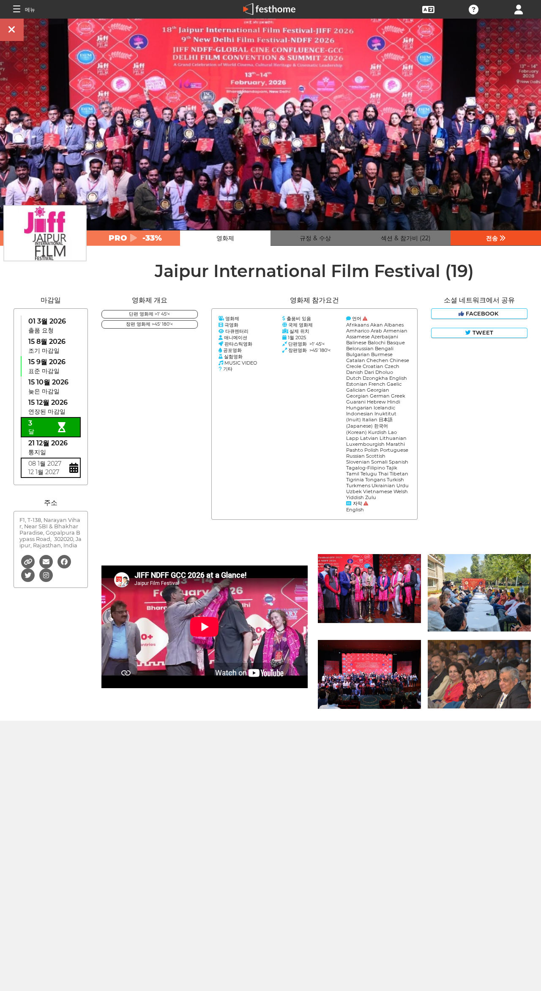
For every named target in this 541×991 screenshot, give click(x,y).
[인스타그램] (46, 574)
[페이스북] (64, 561)
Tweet (482, 332)
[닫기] (12, 30)
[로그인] (518, 8)
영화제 (225, 238)
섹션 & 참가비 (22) (406, 238)
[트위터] (28, 574)
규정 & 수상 (315, 238)
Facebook (482, 313)
